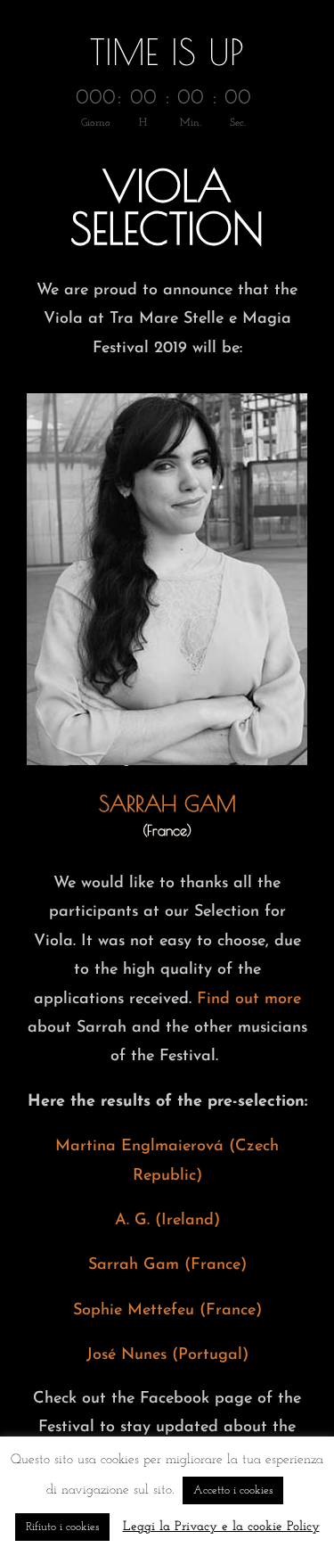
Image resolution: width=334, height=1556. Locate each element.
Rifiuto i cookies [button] (62, 1527)
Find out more (249, 1000)
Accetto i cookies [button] (233, 1490)
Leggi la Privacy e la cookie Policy (221, 1527)
